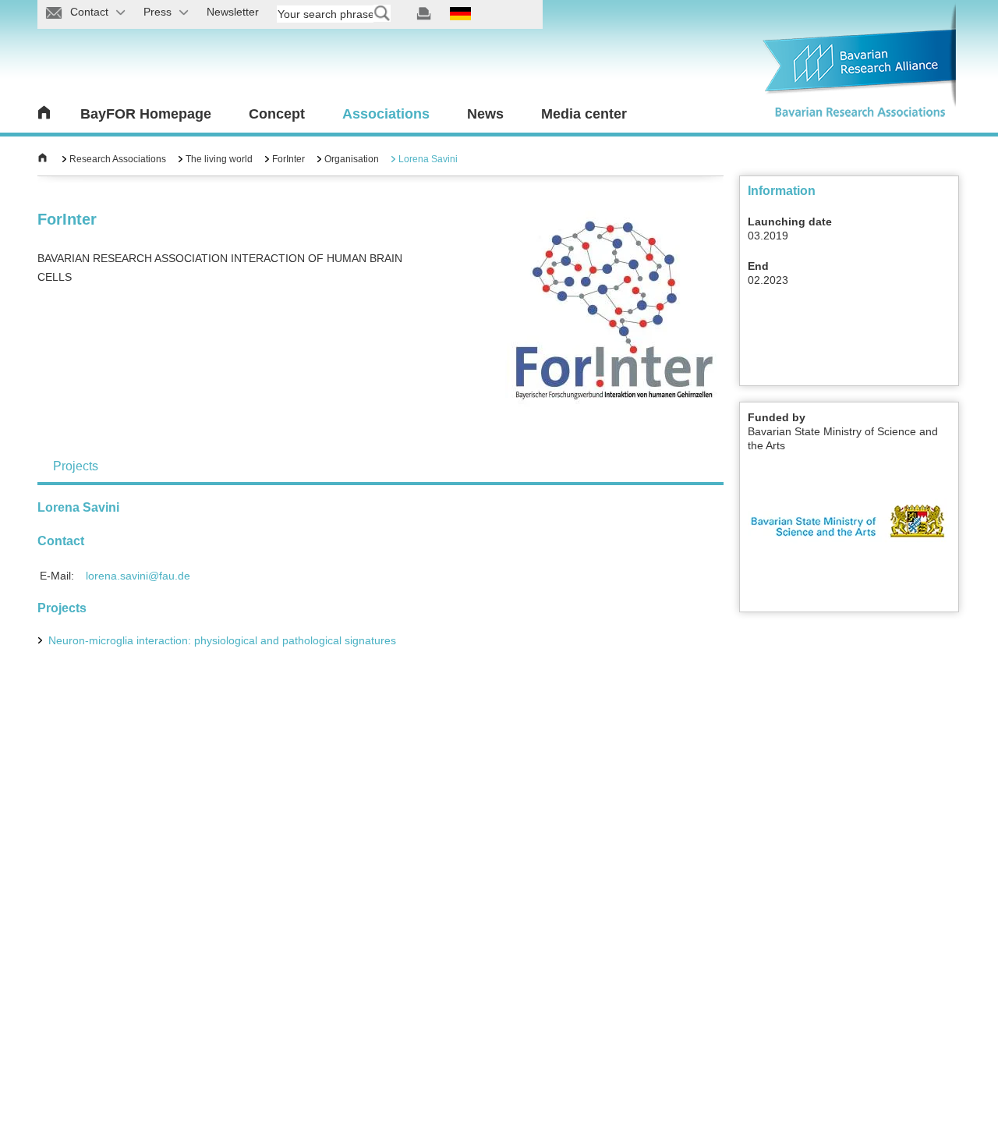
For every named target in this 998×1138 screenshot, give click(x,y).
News (485, 114)
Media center (584, 114)
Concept (277, 114)
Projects (75, 466)
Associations (386, 114)
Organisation (351, 159)
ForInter (288, 159)
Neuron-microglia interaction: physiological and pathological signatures (223, 640)
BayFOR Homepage (145, 114)
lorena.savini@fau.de (138, 575)
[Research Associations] (42, 159)
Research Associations (117, 159)
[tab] (75, 466)
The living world (219, 159)
